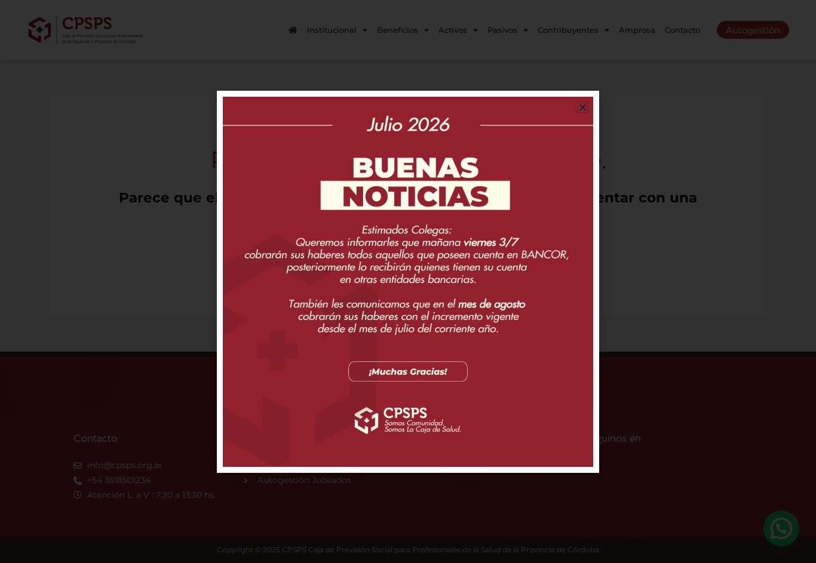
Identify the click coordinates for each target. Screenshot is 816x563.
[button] (582, 107)
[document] (408, 281)
